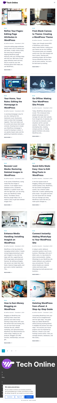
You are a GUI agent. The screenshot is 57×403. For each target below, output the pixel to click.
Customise (9, 396)
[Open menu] (54, 2)
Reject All (19, 396)
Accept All (29, 396)
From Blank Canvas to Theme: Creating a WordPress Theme (42, 34)
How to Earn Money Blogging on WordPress (14, 306)
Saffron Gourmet (10, 43)
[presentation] (14, 17)
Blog (5, 28)
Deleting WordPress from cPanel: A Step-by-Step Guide (42, 306)
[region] (19, 392)
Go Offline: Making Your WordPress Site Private (41, 101)
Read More (8, 69)
